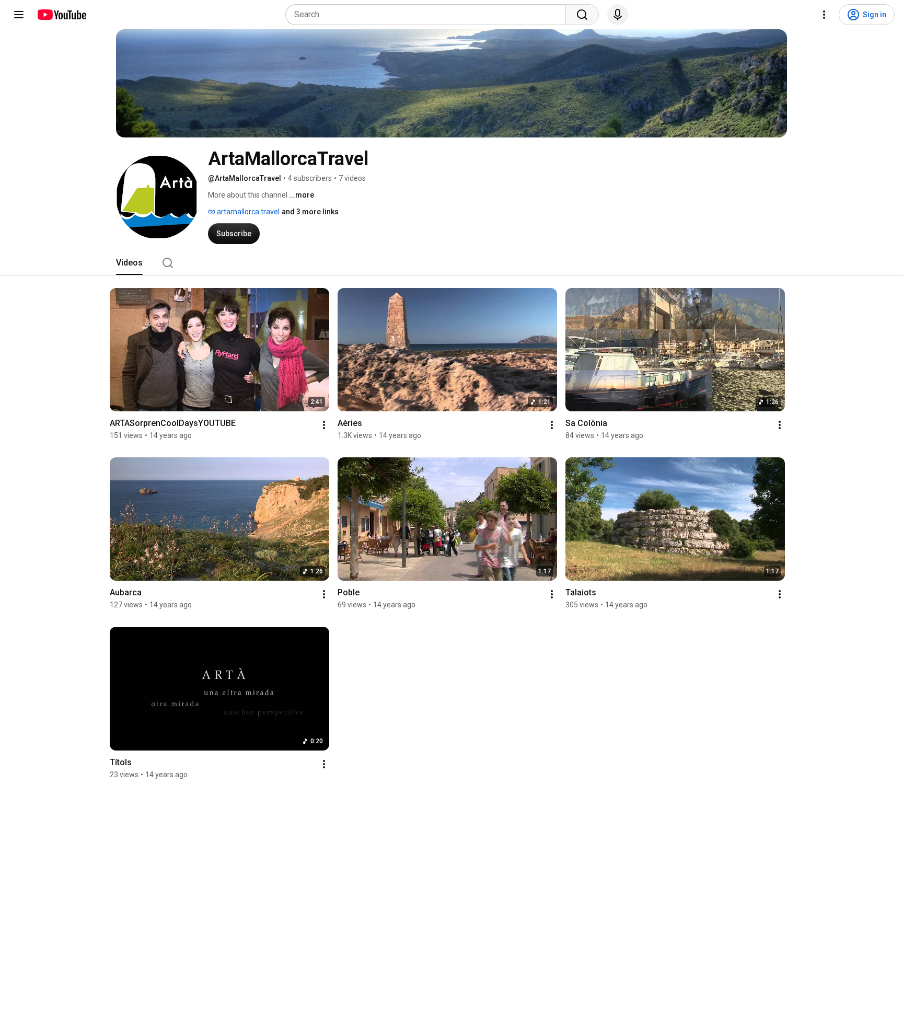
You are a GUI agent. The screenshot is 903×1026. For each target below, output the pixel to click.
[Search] (582, 14)
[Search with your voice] (617, 14)
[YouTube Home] (61, 14)
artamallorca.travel (247, 211)
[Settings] (824, 14)
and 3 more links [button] (310, 211)
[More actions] (324, 424)
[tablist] (451, 262)
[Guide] (19, 14)
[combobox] (428, 14)
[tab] (129, 262)
